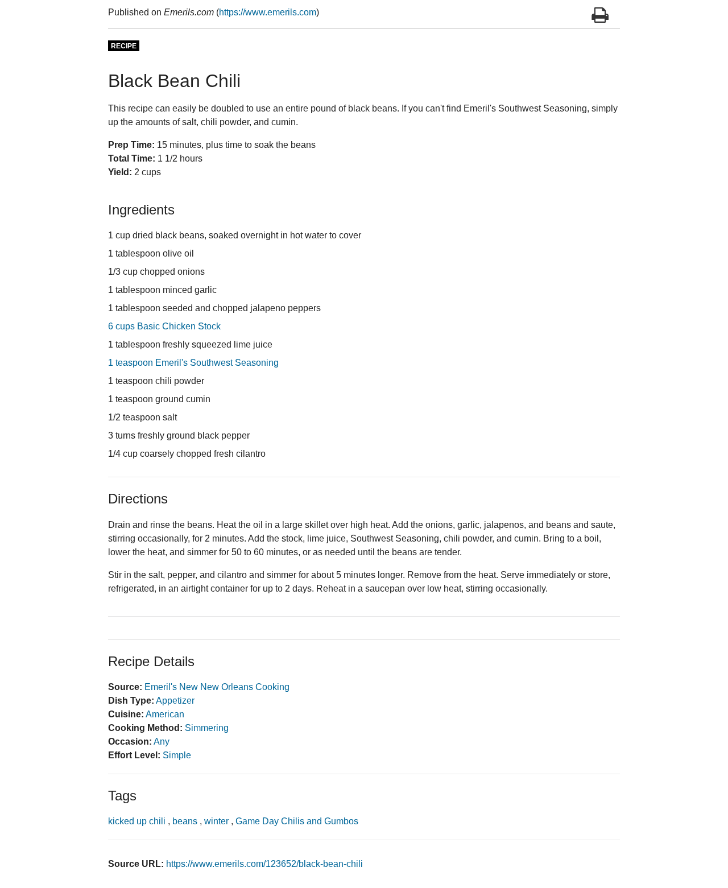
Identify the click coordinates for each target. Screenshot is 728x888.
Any (161, 741)
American (165, 714)
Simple (177, 755)
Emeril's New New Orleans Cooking (216, 687)
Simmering (207, 728)
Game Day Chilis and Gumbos (296, 821)
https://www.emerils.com (267, 12)
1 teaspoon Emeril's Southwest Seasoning (193, 362)
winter (216, 821)
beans (184, 821)
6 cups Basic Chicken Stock (164, 326)
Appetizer (175, 700)
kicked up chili (137, 821)
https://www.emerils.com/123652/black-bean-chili (264, 864)
